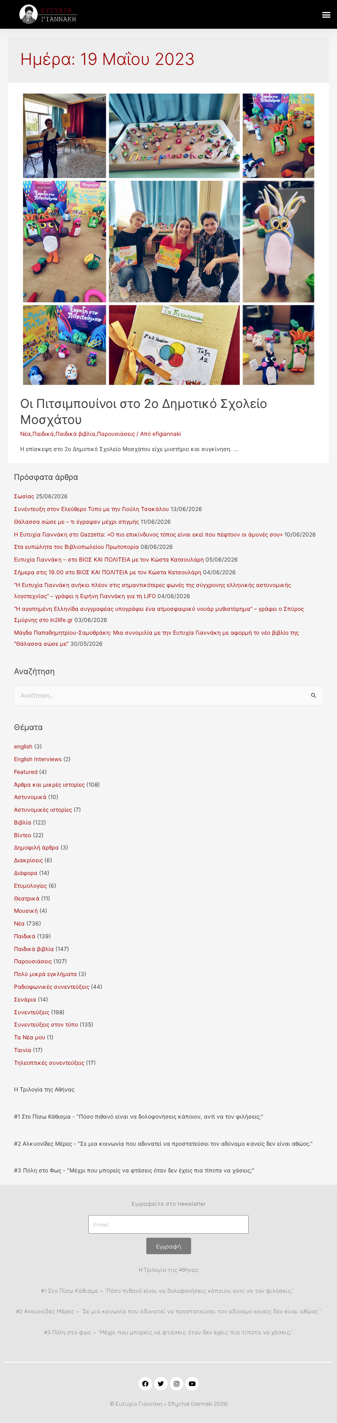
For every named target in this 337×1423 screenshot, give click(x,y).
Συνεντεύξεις (31, 1012)
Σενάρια (25, 999)
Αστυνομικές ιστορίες (43, 809)
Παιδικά (43, 434)
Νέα (25, 434)
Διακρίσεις (28, 860)
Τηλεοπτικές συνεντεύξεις (49, 1062)
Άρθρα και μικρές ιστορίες (49, 784)
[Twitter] (161, 1384)
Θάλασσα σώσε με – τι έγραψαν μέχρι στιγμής (76, 521)
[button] (326, 14)
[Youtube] (192, 1384)
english (23, 746)
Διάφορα (25, 873)
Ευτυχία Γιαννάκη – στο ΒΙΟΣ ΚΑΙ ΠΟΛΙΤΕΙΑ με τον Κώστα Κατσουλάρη (109, 559)
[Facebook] (145, 1384)
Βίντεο (22, 835)
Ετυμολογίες (30, 885)
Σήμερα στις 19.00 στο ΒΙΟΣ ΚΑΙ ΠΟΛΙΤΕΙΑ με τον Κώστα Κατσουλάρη (107, 572)
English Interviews (38, 759)
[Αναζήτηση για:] (168, 695)
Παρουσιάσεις (116, 434)
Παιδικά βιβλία (75, 434)
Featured (25, 772)
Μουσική (26, 910)
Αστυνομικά (30, 797)
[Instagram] (176, 1384)
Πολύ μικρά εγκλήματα (45, 974)
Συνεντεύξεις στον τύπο (46, 1024)
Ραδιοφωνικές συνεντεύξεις (51, 986)
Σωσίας (24, 496)
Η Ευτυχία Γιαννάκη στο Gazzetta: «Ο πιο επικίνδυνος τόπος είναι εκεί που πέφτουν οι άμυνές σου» (148, 534)
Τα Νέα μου (29, 1037)
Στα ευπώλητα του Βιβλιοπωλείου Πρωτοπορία (76, 546)
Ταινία (22, 1050)
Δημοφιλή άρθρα (36, 847)
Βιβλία (22, 822)
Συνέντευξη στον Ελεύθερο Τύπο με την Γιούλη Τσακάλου (91, 509)
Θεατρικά (26, 898)
